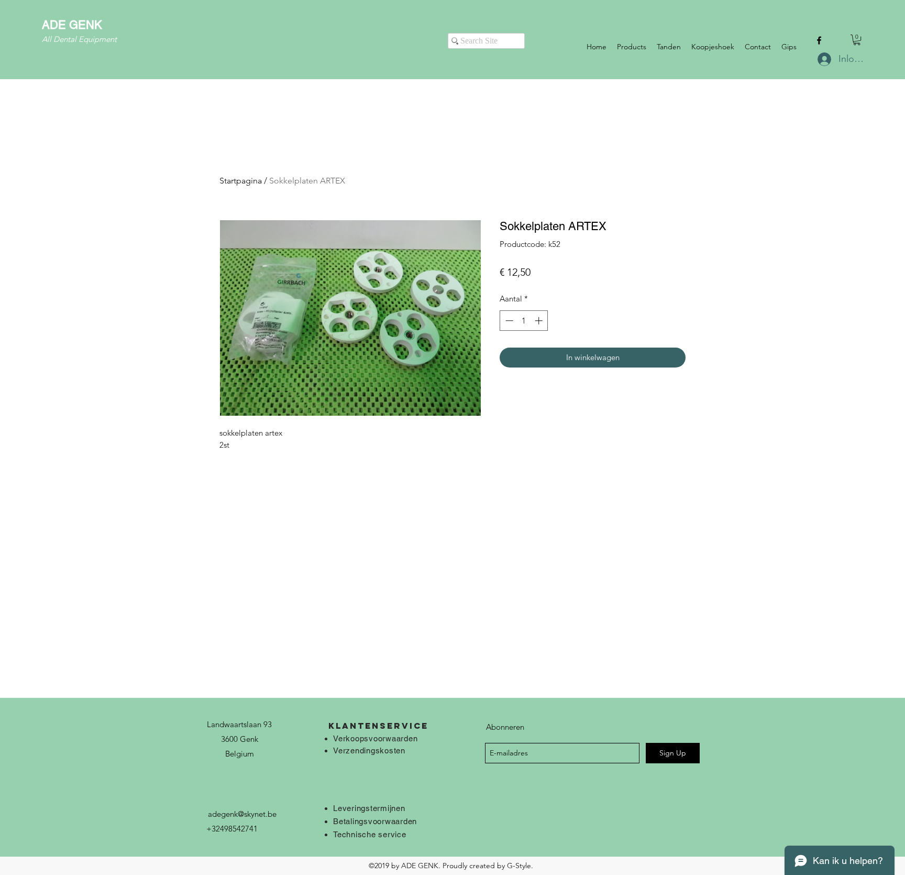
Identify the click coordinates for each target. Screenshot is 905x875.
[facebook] (819, 40)
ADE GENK (72, 24)
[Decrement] (508, 320)
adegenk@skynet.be (242, 814)
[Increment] (540, 320)
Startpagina (240, 181)
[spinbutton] (524, 320)
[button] (857, 40)
